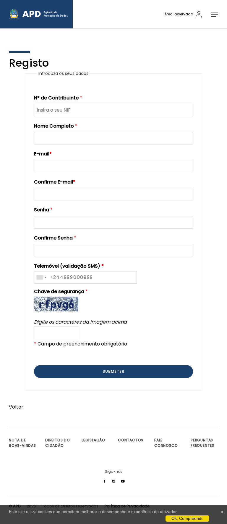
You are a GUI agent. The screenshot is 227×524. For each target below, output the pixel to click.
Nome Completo (54, 126)
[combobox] (41, 277)
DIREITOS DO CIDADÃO (57, 443)
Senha (41, 209)
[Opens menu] (212, 14)
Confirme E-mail (54, 182)
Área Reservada (179, 14)
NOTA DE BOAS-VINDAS (22, 443)
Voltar (16, 407)
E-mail (43, 153)
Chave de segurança (59, 291)
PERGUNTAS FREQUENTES (202, 443)
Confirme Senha (53, 237)
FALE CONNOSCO (166, 443)
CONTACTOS (130, 440)
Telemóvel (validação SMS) (69, 266)
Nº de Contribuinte (56, 97)
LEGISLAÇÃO (93, 440)
